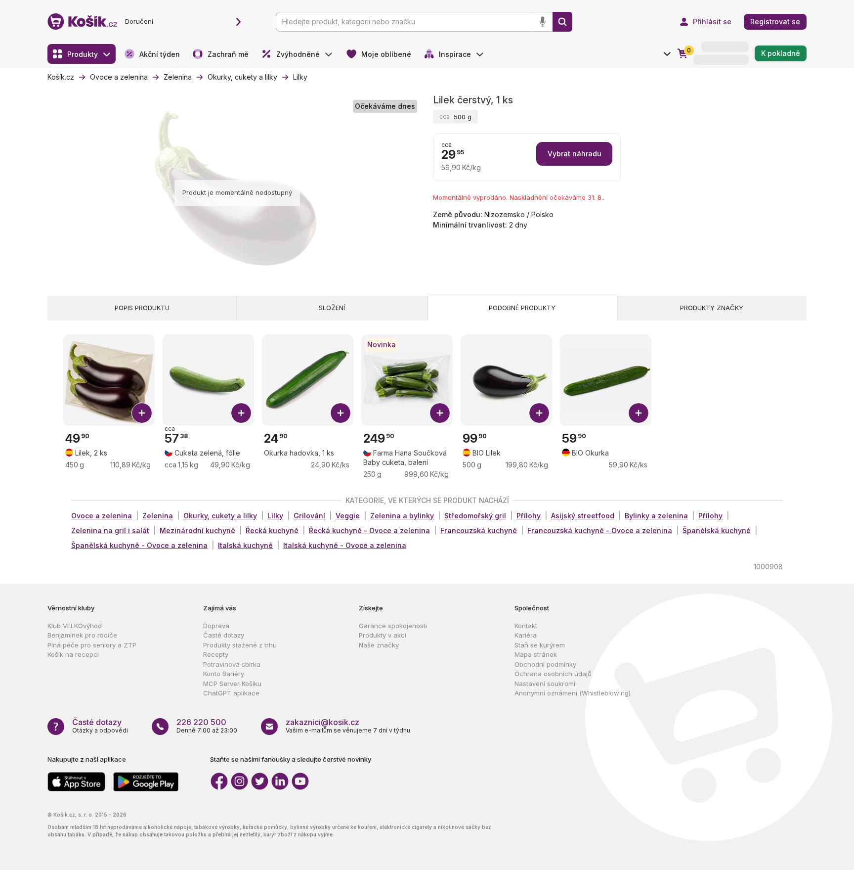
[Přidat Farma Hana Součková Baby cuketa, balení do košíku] (440, 413)
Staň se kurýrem (539, 645)
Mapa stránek (535, 654)
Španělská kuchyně (717, 530)
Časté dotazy (223, 635)
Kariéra (525, 635)
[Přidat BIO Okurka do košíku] (638, 413)
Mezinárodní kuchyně (197, 530)
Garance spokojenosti (393, 626)
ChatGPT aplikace (231, 693)
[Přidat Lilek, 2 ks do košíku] (142, 413)
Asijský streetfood (582, 515)
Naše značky (379, 645)
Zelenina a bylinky (402, 515)
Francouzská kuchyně (478, 530)
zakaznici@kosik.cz (322, 722)
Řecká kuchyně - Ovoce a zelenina (369, 530)
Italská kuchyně (245, 545)
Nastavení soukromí (544, 683)
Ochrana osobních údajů (553, 674)
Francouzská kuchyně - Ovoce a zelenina (599, 530)
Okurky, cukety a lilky (220, 515)
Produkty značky (711, 308)
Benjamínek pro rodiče (82, 635)
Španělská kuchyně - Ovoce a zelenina (139, 545)
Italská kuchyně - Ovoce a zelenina (344, 545)
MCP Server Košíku (232, 683)
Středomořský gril (475, 515)
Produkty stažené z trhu (240, 645)
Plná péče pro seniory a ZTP (91, 645)
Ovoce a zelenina (101, 515)
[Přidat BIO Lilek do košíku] (539, 413)
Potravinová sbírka (231, 664)
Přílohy (528, 515)
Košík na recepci (73, 654)
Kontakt (525, 626)
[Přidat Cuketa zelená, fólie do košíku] (241, 413)
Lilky (275, 515)
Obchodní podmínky (545, 664)
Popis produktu (142, 308)
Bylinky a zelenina (656, 515)
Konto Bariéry (223, 674)
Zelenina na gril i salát (110, 530)
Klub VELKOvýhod (74, 626)
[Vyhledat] (562, 22)
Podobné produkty (522, 308)
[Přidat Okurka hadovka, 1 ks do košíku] (340, 413)
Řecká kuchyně (272, 530)
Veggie (348, 515)
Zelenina (157, 515)
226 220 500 (201, 722)
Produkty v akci (382, 635)
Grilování (309, 515)
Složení (332, 308)
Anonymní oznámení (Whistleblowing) (572, 693)
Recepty (215, 654)
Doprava (216, 626)
